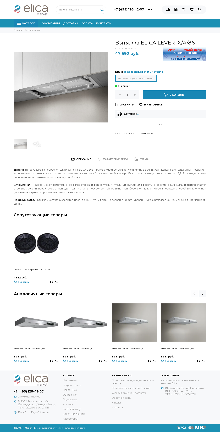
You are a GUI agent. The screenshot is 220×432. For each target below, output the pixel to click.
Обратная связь (121, 397)
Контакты (103, 23)
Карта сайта (79, 428)
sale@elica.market (29, 396)
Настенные (70, 380)
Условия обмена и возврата (129, 393)
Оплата (87, 23)
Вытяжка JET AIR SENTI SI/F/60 (78, 348)
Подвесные (70, 399)
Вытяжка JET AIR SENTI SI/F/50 (29, 348)
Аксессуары (70, 418)
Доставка (70, 23)
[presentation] (194, 293)
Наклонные (70, 389)
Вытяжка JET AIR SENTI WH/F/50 (177, 348)
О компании (51, 23)
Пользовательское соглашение (131, 388)
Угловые (68, 404)
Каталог (28, 23)
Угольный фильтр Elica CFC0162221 (32, 269)
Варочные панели (74, 414)
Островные (70, 394)
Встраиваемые (145, 133)
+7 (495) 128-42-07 (129, 9)
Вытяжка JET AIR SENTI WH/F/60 (128, 348)
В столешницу (72, 409)
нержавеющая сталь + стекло (136, 78)
